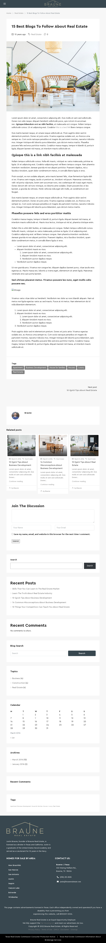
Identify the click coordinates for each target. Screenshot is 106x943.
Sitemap (74, 930)
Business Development (36, 368)
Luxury (81, 368)
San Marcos (13, 870)
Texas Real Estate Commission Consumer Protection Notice (30, 937)
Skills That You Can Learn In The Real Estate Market (35, 589)
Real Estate (19, 13)
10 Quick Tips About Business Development (32, 598)
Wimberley (13, 897)
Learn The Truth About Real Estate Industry (32, 593)
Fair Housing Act (47, 923)
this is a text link (63, 127)
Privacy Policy (34, 930)
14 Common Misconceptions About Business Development (51, 465)
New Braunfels (14, 865)
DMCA (56, 930)
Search (13, 560)
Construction (18, 683)
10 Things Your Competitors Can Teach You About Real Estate (41, 607)
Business (16, 678)
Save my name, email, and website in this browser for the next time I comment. (52, 534)
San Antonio (13, 874)
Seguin (11, 883)
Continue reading (16, 481)
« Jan (12, 738)
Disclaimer (64, 930)
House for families (57, 368)
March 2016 (17, 760)
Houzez (71, 368)
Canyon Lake (13, 888)
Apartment (18, 368)
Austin (11, 879)
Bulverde (12, 893)
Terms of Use (46, 930)
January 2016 (18, 764)
